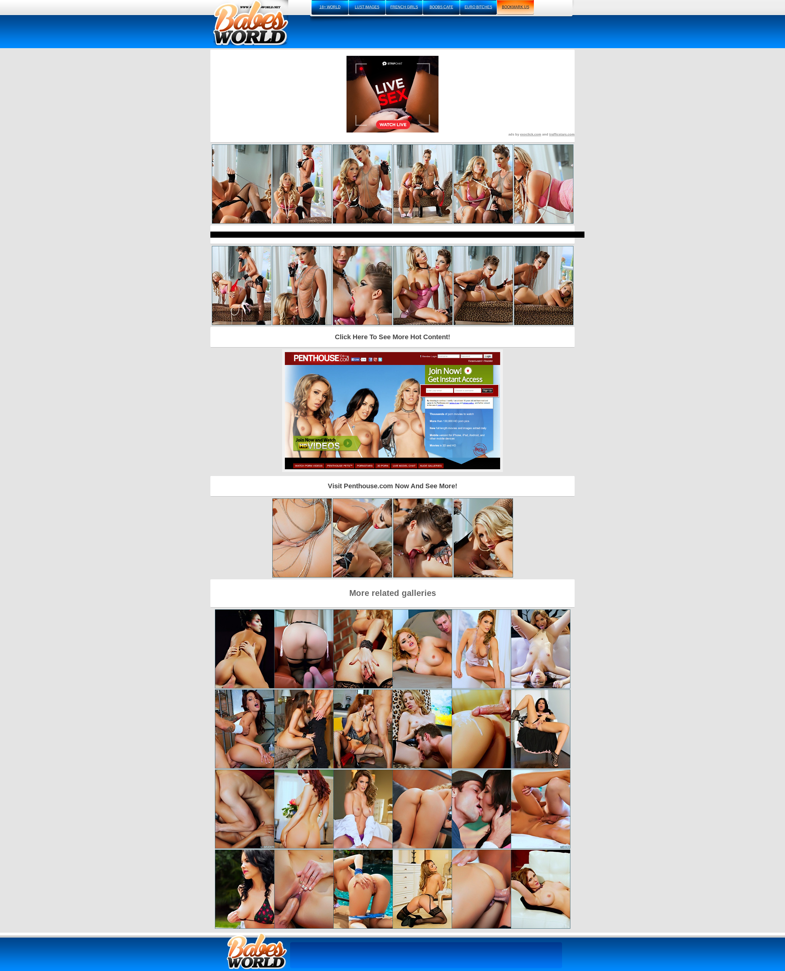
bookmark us (515, 7)
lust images (367, 7)
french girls (404, 7)
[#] (257, 951)
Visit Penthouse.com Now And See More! (392, 486)
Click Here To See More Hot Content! (392, 337)
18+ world (330, 7)
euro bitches (478, 7)
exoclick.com (530, 134)
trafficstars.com (562, 134)
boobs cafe (441, 7)
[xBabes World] (250, 23)
